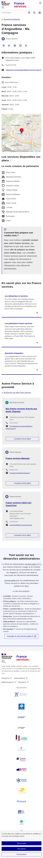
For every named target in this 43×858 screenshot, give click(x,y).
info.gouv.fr (6, 678)
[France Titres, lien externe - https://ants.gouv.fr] (21, 769)
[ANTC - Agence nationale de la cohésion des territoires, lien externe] (22, 694)
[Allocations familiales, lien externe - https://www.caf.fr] (21, 706)
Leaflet (31, 151)
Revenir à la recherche (12, 19)
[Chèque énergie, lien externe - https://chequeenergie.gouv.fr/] (21, 738)
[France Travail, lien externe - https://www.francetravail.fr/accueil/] (21, 780)
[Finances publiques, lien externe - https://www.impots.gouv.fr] (21, 748)
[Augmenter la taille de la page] (29, 12)
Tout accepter (21, 843)
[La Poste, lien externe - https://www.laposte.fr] (21, 790)
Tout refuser (21, 849)
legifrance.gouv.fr (8, 682)
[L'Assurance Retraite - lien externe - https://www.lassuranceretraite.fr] (21, 727)
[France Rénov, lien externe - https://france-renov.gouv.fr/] (21, 759)
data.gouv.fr (22, 682)
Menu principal (40, 3)
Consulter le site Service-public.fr (20, 636)
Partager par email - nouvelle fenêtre (20, 46)
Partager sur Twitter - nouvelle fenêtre (9, 46)
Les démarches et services (16, 296)
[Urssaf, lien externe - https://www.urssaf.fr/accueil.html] (21, 801)
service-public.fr (19, 678)
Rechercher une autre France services (17, 392)
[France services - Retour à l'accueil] (20, 5)
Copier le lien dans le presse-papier (26, 46)
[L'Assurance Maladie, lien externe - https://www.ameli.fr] (21, 717)
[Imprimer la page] (39, 12)
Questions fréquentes (14, 353)
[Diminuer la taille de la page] (34, 12)
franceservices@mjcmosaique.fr (20, 473)
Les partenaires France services (18, 323)
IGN (36, 151)
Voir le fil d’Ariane (6, 12)
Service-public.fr (31, 564)
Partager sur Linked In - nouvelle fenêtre (15, 46)
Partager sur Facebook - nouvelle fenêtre (4, 46)
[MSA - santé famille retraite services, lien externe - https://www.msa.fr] (21, 811)
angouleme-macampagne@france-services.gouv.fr (23, 70)
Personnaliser (21, 854)
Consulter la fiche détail (22, 439)
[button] (21, 130)
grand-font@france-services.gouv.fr (21, 525)
